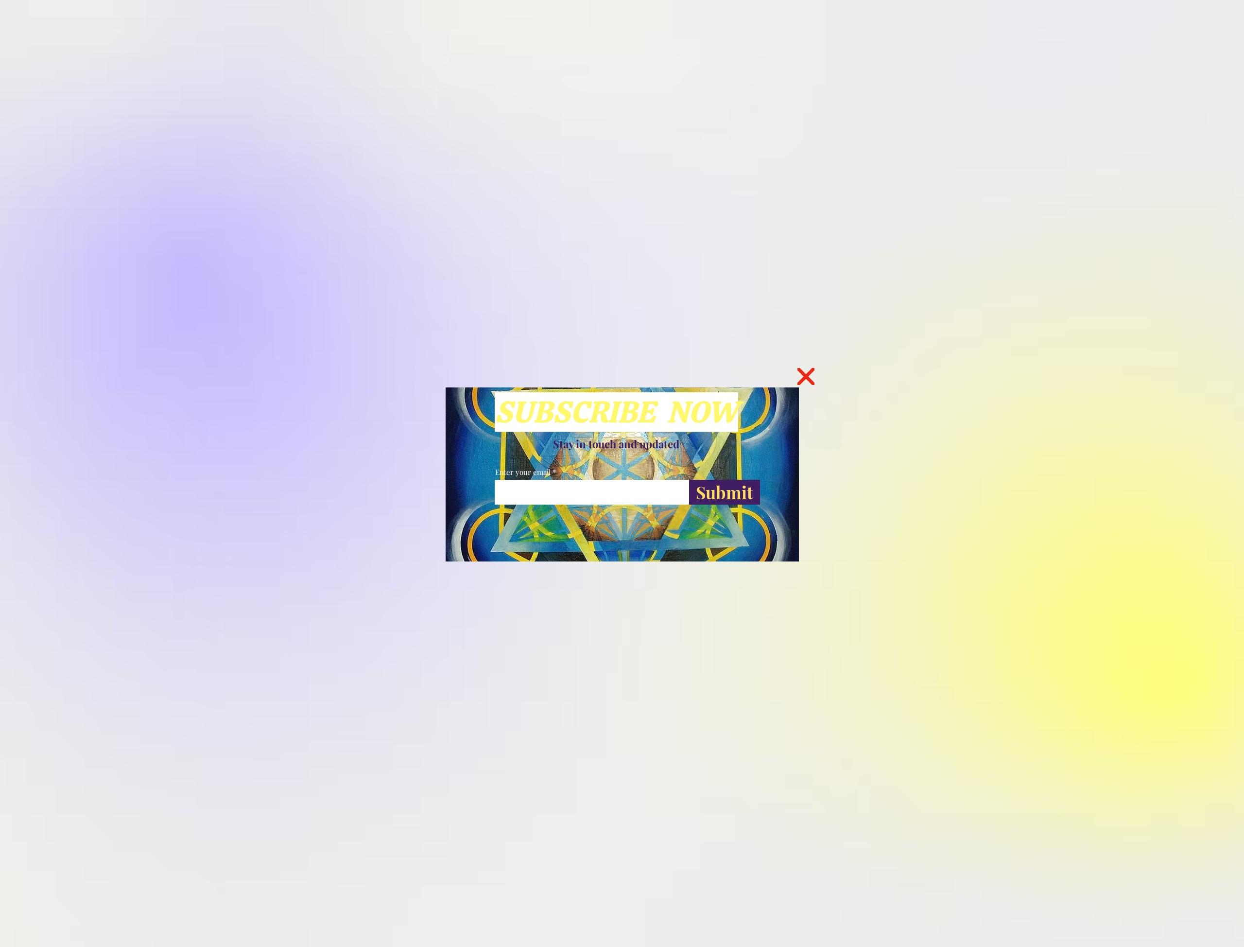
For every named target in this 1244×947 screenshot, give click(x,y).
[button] (805, 376)
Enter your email (523, 472)
